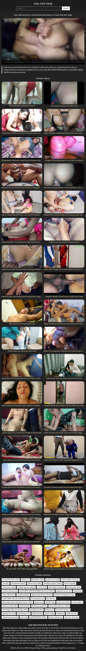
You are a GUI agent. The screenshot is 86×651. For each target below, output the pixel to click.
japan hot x (39, 602)
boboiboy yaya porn (39, 606)
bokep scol (49, 610)
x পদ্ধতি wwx (41, 587)
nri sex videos (77, 602)
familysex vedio (38, 580)
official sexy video (34, 583)
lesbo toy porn (71, 613)
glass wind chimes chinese (42, 595)
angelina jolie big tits (10, 617)
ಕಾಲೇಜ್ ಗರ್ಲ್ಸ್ (50, 602)
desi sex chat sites (71, 617)
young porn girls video (11, 580)
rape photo (78, 591)
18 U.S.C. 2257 (22, 648)
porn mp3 (23, 617)
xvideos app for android (26, 587)
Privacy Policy (35, 648)
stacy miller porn (9, 595)
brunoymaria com (37, 598)
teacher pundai (69, 583)
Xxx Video (71, 648)
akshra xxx (25, 580)
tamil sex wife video (10, 606)
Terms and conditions (49, 648)
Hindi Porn (62, 648)
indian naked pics (55, 617)
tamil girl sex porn (36, 610)
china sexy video (63, 602)
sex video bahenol (63, 610)
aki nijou (6, 583)
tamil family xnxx (24, 613)
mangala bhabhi (23, 595)
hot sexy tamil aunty (10, 591)
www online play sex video (59, 606)
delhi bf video (37, 613)
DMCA (13, 648)
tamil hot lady (24, 606)
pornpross (60, 613)
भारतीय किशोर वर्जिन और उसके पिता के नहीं (16, 598)
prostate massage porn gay (64, 595)
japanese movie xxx (63, 591)
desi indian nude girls (56, 587)
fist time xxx (51, 598)
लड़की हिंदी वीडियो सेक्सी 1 (38, 617)
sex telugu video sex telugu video (15, 610)
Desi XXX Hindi (43, 3)
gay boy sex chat (9, 613)
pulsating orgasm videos (53, 583)
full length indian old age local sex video (17, 602)
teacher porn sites (73, 587)
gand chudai (49, 613)
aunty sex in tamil (52, 580)
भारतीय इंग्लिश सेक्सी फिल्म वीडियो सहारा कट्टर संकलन (37, 591)
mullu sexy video (9, 587)
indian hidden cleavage (70, 580)
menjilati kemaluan (18, 583)
